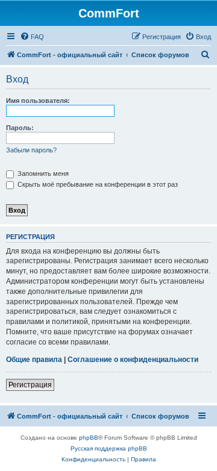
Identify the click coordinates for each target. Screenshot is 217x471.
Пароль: (20, 127)
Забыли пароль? (31, 150)
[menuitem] (32, 37)
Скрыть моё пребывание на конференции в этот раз (97, 184)
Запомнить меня (42, 173)
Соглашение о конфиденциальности (133, 359)
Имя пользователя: (38, 100)
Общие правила (34, 359)
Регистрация (30, 385)
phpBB (88, 437)
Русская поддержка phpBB (109, 448)
